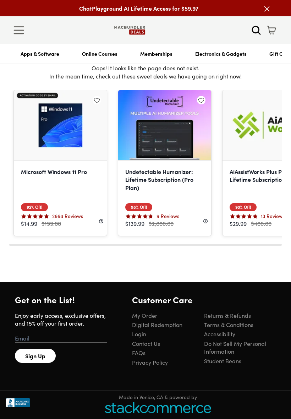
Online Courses (99, 53)
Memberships (156, 53)
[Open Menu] (20, 30)
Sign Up (35, 356)
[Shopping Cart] (271, 30)
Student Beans (222, 361)
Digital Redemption (157, 324)
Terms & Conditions (228, 324)
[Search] (256, 30)
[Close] (266, 9)
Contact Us (146, 343)
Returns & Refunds (227, 315)
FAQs (139, 353)
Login (139, 334)
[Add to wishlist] (97, 100)
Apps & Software (40, 53)
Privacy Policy (150, 362)
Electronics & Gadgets (221, 53)
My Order (144, 315)
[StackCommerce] (158, 407)
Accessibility (219, 334)
